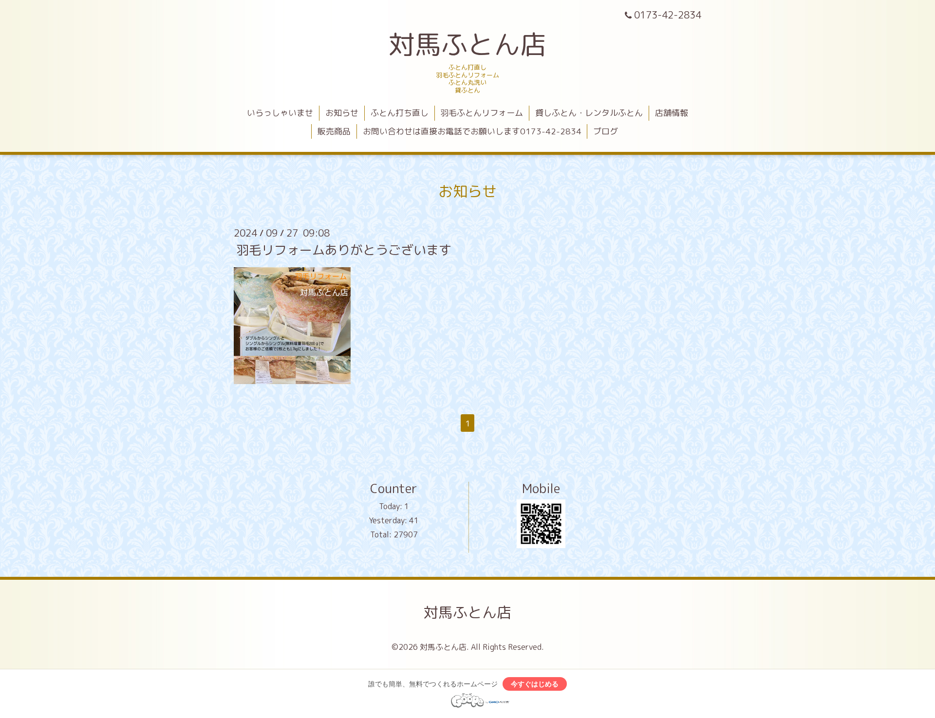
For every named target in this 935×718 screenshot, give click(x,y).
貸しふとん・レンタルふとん (589, 112)
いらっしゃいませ (280, 112)
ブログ (605, 131)
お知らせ (341, 112)
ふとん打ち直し (400, 112)
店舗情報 (671, 112)
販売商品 (334, 131)
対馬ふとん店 (467, 44)
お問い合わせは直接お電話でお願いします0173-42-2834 (472, 131)
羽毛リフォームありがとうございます (343, 249)
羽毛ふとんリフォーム (481, 112)
